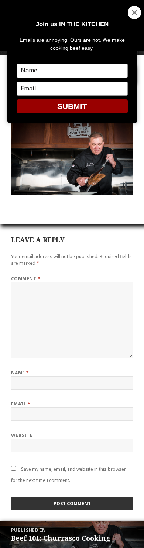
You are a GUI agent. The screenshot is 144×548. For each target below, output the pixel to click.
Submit (72, 106)
